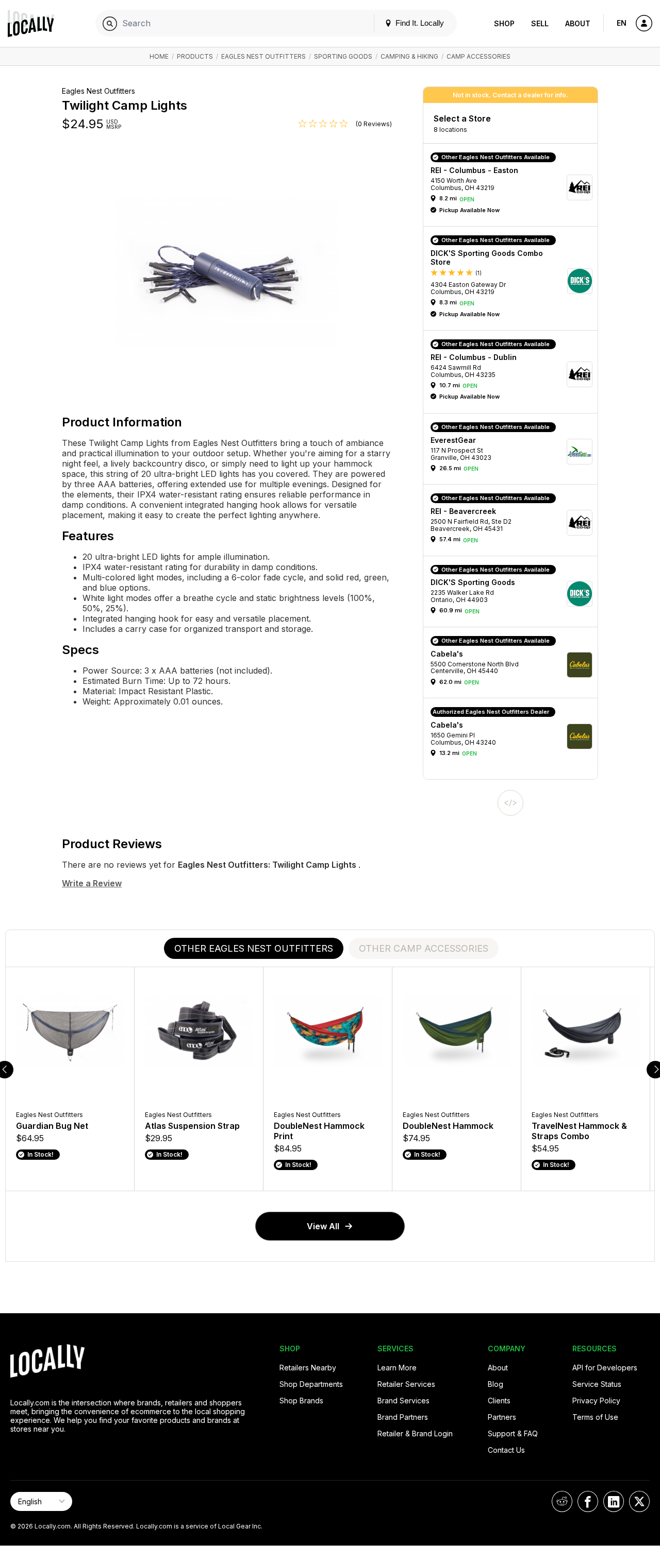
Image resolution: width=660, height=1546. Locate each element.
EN (621, 23)
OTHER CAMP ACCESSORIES (423, 948)
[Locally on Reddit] (562, 1501)
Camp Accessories (478, 56)
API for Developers (604, 1367)
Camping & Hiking (409, 56)
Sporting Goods (343, 56)
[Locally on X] (639, 1501)
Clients (499, 1400)
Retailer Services (406, 1384)
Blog (495, 1384)
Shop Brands (301, 1400)
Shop (504, 23)
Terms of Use (595, 1417)
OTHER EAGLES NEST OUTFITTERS (253, 948)
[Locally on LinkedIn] (613, 1501)
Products (195, 56)
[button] (514, 187)
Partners (502, 1417)
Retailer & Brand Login (415, 1433)
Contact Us (506, 1450)
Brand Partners (402, 1417)
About (577, 23)
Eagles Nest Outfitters (263, 56)
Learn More (397, 1367)
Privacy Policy (596, 1400)
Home (159, 56)
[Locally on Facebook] (588, 1501)
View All (323, 1226)
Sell (540, 23)
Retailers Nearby (307, 1367)
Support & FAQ (513, 1433)
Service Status (596, 1384)
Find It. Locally (418, 23)
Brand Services (403, 1400)
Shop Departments (311, 1384)
